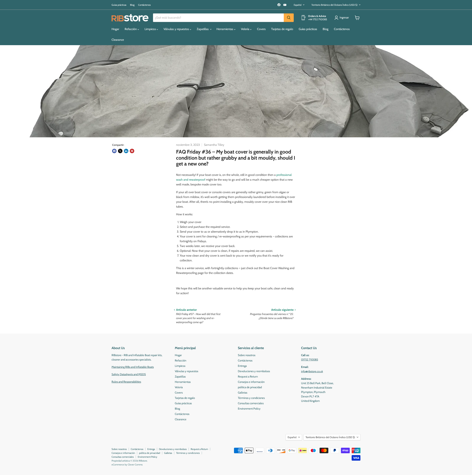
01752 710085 (309, 359)
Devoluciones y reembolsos (254, 371)
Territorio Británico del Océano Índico (334, 4)
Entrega (242, 366)
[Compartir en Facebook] (114, 151)
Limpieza (151, 29)
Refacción (131, 29)
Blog (132, 5)
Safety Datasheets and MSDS (129, 374)
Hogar (115, 29)
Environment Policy (249, 408)
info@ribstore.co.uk (312, 371)
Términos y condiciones (251, 398)
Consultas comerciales (251, 403)
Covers (261, 29)
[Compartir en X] (120, 151)
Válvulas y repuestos (177, 29)
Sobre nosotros (246, 355)
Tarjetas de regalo (282, 29)
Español (297, 4)
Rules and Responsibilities (126, 381)
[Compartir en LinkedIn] (126, 151)
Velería (245, 29)
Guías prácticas (119, 5)
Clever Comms (135, 464)
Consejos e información (251, 382)
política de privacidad (250, 387)
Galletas (242, 392)
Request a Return (248, 376)
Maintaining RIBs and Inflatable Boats (133, 367)
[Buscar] (289, 17)
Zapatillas (203, 29)
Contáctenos (144, 5)
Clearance (118, 39)
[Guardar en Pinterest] (132, 151)
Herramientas (225, 29)
